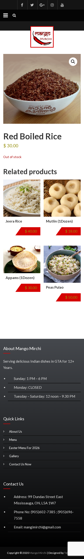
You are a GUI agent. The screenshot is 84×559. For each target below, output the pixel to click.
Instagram (52, 5)
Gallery (14, 456)
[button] (73, 61)
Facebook (22, 5)
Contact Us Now (20, 464)
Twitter (32, 5)
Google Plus (42, 5)
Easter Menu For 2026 (24, 448)
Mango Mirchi (38, 553)
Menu (13, 440)
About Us (15, 431)
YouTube (62, 5)
